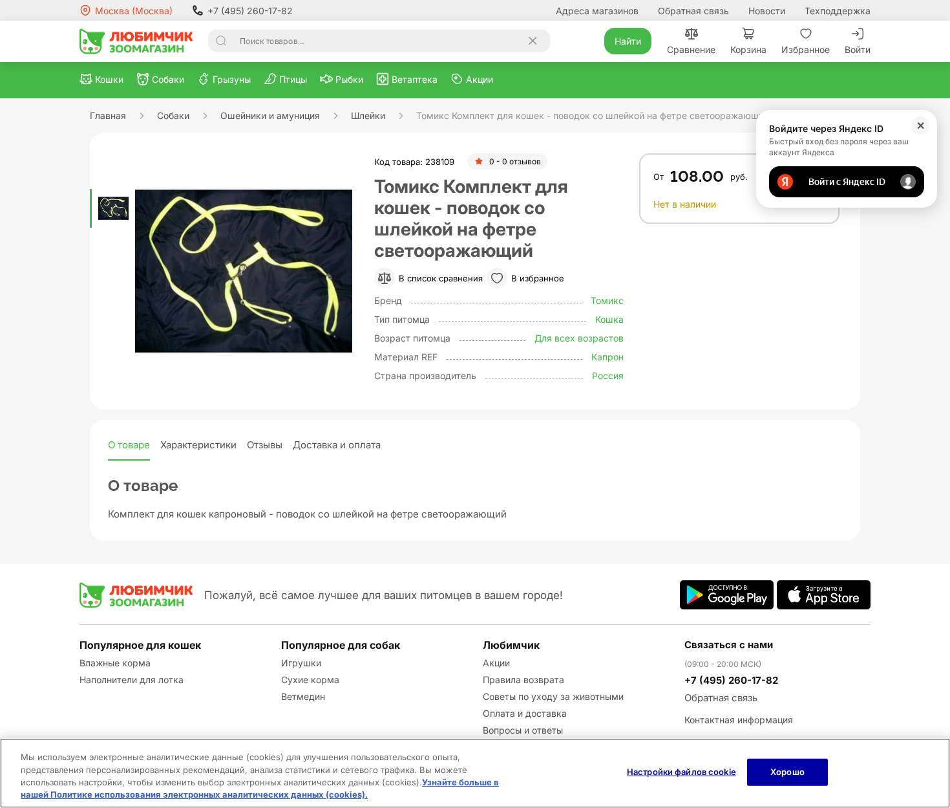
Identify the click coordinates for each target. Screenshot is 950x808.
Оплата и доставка (525, 713)
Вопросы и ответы (523, 730)
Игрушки (301, 662)
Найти (628, 41)
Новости (766, 10)
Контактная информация (738, 719)
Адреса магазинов (597, 10)
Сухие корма (310, 679)
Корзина (748, 49)
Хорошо (787, 772)
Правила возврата (523, 679)
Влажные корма (115, 662)
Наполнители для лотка (131, 679)
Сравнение (691, 49)
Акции (496, 662)
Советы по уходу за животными (553, 696)
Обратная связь (693, 10)
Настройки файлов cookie (681, 772)
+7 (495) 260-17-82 (250, 10)
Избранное (805, 49)
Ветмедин (303, 696)
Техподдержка (838, 10)
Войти (858, 49)
